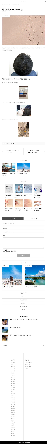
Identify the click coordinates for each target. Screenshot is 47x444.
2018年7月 (13, 435)
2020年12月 (13, 395)
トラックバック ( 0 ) (34, 218)
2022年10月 (13, 360)
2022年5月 (13, 366)
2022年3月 (13, 370)
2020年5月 (13, 406)
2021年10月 (13, 377)
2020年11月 (13, 397)
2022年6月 (13, 364)
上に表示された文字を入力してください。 (10, 251)
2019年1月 (13, 429)
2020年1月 (13, 414)
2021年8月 (13, 381)
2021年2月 (13, 391)
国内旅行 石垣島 (23, 306)
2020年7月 (13, 402)
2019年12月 (13, 416)
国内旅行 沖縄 (23, 303)
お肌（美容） (7, 143)
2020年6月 (13, 404)
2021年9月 (13, 379)
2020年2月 (13, 412)
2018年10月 (13, 433)
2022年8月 (13, 362)
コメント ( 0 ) (13, 218)
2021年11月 (13, 375)
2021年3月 (13, 389)
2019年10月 (13, 420)
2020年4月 (13, 408)
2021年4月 (13, 387)
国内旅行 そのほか (23, 299)
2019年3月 (13, 427)
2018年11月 (13, 431)
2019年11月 (13, 418)
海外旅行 (23, 309)
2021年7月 (13, 383)
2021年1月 (13, 393)
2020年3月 (13, 410)
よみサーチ (23, 2)
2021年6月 (13, 385)
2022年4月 (13, 368)
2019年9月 (13, 422)
